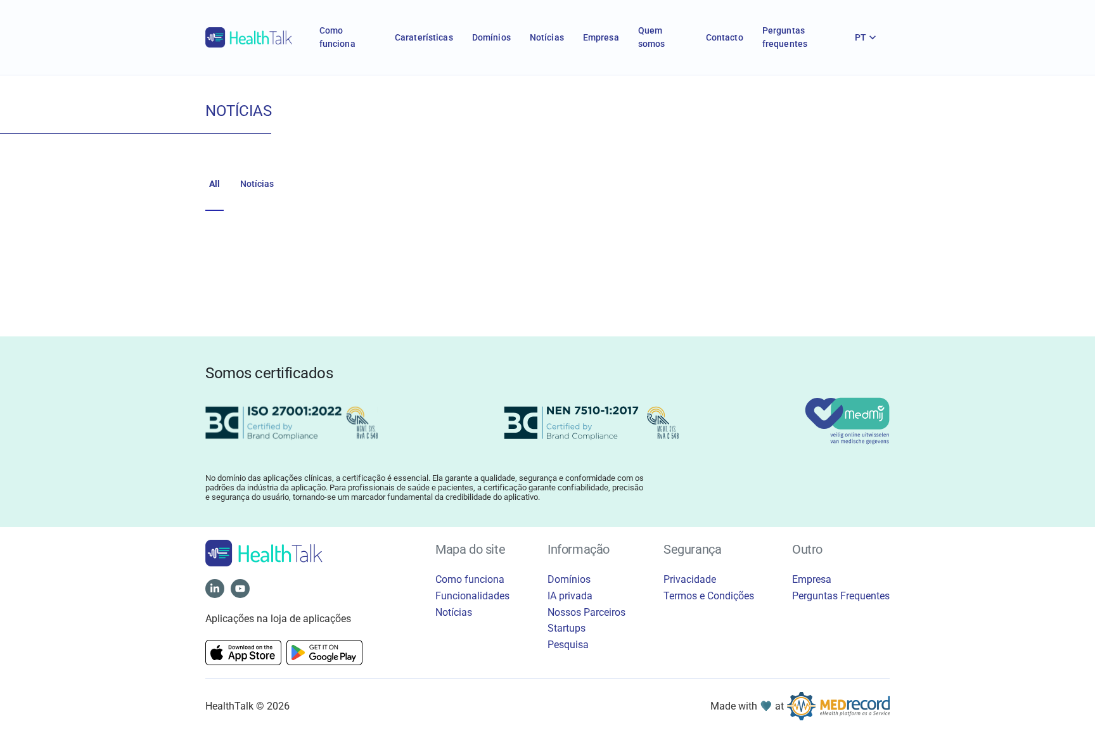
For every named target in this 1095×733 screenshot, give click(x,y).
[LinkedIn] (214, 588)
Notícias (547, 37)
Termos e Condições (708, 596)
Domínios (491, 37)
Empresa (601, 37)
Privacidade (689, 579)
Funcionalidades (472, 596)
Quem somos (651, 37)
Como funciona (337, 37)
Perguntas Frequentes (841, 596)
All (214, 184)
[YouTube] (240, 588)
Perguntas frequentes (784, 37)
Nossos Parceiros (586, 612)
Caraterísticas (424, 37)
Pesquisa (568, 645)
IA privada (570, 596)
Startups (567, 628)
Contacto (724, 37)
